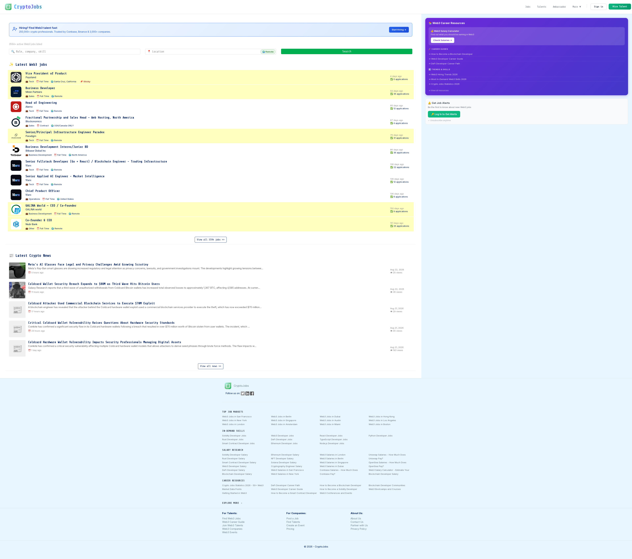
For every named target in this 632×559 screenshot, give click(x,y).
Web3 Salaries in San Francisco (287, 470)
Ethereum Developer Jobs (284, 443)
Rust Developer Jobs (232, 439)
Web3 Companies (232, 528)
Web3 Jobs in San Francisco (237, 416)
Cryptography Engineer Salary (286, 466)
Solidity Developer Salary (235, 454)
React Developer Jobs (331, 435)
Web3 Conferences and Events (336, 493)
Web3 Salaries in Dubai (332, 466)
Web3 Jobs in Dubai (330, 416)
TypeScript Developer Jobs (334, 439)
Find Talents (293, 521)
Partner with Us (359, 525)
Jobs (527, 6)
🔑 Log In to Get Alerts (444, 114)
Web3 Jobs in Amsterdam (284, 424)
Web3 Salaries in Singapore (334, 462)
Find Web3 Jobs (231, 518)
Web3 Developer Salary (234, 466)
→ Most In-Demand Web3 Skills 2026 (447, 79)
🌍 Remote (268, 51)
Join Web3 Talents (232, 525)
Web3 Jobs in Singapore (283, 420)
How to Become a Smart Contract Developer (294, 493)
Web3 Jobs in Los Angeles (382, 420)
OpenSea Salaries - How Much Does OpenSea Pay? (387, 464)
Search (346, 51)
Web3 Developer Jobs (282, 435)
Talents (541, 6)
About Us (356, 518)
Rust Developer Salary (233, 458)
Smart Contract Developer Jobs (238, 443)
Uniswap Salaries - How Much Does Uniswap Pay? (387, 456)
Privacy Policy (359, 528)
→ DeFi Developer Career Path (444, 63)
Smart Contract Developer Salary (239, 462)
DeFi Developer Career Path (285, 485)
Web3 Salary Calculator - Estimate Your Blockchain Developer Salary (389, 472)
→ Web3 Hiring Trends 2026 (443, 74)
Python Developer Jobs (381, 435)
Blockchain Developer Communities (387, 485)
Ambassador (559, 6)
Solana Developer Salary (283, 462)
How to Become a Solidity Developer (338, 489)
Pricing (290, 528)
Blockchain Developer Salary (237, 474)
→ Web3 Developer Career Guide (446, 58)
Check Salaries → (442, 40)
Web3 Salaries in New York (285, 474)
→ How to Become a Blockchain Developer (451, 54)
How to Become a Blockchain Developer (340, 485)
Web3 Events (229, 532)
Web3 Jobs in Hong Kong (382, 416)
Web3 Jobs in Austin (330, 420)
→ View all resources (439, 90)
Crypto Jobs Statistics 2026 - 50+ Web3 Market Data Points (242, 487)
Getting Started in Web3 (234, 493)
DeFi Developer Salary (233, 470)
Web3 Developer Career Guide (287, 489)
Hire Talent (620, 6)
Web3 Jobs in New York (234, 420)
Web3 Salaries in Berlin (331, 458)
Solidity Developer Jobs (234, 435)
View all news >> (210, 366)
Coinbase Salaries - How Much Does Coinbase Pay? (339, 472)
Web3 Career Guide (233, 521)
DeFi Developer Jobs (281, 439)
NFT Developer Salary (282, 458)
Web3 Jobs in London (233, 424)
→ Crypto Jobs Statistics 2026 (444, 84)
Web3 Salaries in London (332, 454)
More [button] (576, 6)
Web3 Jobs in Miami (330, 424)
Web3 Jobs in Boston (379, 424)
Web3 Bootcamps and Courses (385, 489)
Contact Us (357, 521)
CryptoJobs (28, 7)
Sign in (598, 6)
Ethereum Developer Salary (285, 454)
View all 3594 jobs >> (210, 239)
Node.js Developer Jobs (332, 443)
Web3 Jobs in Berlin (281, 416)
